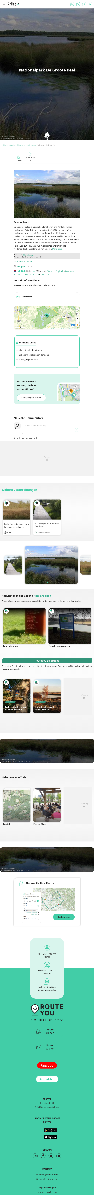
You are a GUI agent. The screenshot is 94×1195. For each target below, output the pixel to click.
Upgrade (47, 1065)
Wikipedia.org (28, 255)
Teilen (19, 160)
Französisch (70, 271)
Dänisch (50, 271)
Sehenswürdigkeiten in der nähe (34, 355)
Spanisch (44, 274)
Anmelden (47, 1079)
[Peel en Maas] (47, 805)
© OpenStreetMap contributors (70, 329)
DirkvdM (12, 136)
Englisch (60, 271)
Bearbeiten (30, 159)
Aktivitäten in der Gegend (30, 350)
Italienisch (18, 274)
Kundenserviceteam (48, 1192)
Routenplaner (64, 917)
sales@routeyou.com (48, 1179)
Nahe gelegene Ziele (28, 359)
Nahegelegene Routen (31, 397)
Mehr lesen (57, 249)
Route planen (50, 1031)
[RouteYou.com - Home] (13, 4)
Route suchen (50, 1047)
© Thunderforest (56, 329)
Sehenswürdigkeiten (9, 145)
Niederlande (21, 145)
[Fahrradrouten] (24, 626)
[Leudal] (16, 805)
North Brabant (31, 145)
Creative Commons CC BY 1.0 (20, 138)
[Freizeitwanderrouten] (69, 626)
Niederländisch (32, 274)
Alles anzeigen (42, 595)
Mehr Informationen (23, 261)
